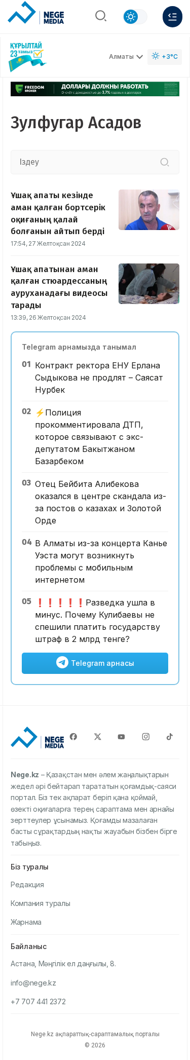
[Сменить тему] (135, 16)
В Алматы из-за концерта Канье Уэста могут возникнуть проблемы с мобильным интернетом (101, 561)
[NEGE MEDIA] (36, 14)
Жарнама (26, 922)
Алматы (121, 56)
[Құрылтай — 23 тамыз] (28, 57)
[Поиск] (100, 16)
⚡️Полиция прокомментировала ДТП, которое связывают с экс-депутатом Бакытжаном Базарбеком (89, 436)
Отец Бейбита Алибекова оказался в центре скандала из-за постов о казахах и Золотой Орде (100, 502)
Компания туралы (40, 903)
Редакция (27, 884)
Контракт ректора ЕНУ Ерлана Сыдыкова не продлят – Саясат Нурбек (99, 377)
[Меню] (172, 16)
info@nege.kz (33, 982)
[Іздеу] (164, 162)
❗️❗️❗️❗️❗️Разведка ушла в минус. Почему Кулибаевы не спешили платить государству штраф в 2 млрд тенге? (97, 620)
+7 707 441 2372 (38, 1001)
